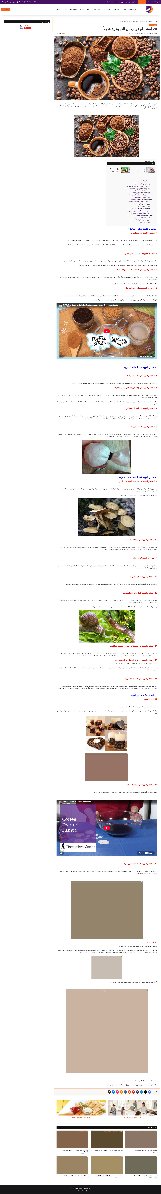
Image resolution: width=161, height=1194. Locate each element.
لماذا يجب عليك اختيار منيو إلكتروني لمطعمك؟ (146, 1150)
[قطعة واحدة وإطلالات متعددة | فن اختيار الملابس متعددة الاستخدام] (72, 1139)
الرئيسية (154, 21)
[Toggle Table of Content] (153, 178)
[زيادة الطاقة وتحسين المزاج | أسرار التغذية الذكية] (141, 1165)
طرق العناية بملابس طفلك (115, 168)
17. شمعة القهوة (144, 217)
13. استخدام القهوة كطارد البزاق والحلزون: (139, 208)
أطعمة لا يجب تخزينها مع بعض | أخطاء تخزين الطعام (75, 1175)
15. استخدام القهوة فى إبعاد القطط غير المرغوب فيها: (137, 211)
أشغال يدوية (116, 9)
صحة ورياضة (97, 9)
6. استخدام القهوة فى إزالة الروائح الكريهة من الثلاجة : (137, 194)
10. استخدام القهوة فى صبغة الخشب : (140, 203)
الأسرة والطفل (106, 9)
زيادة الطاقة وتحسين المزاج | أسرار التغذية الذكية (145, 1175)
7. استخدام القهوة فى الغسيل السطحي (139, 195)
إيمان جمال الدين (152, 33)
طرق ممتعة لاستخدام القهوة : (144, 215)
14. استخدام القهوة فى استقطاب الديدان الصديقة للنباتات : (136, 210)
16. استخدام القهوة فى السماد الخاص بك (139, 213)
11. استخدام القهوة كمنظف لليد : (141, 204)
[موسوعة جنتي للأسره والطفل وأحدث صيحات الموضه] (149, 9)
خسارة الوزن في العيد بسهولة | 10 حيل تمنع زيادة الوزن (109, 1175)
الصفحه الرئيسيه (132, 9)
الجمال (89, 9)
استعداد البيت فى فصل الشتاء (139, 168)
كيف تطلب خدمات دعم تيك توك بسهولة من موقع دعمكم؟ (109, 1150)
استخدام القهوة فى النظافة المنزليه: (142, 190)
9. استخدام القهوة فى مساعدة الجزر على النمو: (138, 201)
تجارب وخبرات (141, 21)
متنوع (59, 9)
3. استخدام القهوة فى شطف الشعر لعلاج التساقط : (137, 186)
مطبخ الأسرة (74, 9)
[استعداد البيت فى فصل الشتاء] (150, 170)
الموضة (83, 9)
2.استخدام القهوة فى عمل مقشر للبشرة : (139, 184)
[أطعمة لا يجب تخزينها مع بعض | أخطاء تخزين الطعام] (72, 1165)
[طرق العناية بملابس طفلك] (125, 170)
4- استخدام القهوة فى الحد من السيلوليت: (139, 188)
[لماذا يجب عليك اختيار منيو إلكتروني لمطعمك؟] (141, 1139)
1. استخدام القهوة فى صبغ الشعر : (141, 183)
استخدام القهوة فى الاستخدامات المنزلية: (141, 199)
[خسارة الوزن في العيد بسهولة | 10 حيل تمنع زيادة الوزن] (107, 1165)
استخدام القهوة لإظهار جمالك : (144, 180)
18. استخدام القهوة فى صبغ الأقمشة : (140, 219)
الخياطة (124, 9)
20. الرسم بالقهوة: (144, 222)
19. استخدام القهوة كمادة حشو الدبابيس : (139, 220)
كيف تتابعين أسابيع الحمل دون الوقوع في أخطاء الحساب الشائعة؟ (122, 2)
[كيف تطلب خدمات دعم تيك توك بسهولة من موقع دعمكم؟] (107, 1139)
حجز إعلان (5, 9)
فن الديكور (65, 9)
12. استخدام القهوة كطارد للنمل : (141, 206)
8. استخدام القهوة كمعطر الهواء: (141, 197)
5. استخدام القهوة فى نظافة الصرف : (140, 192)
